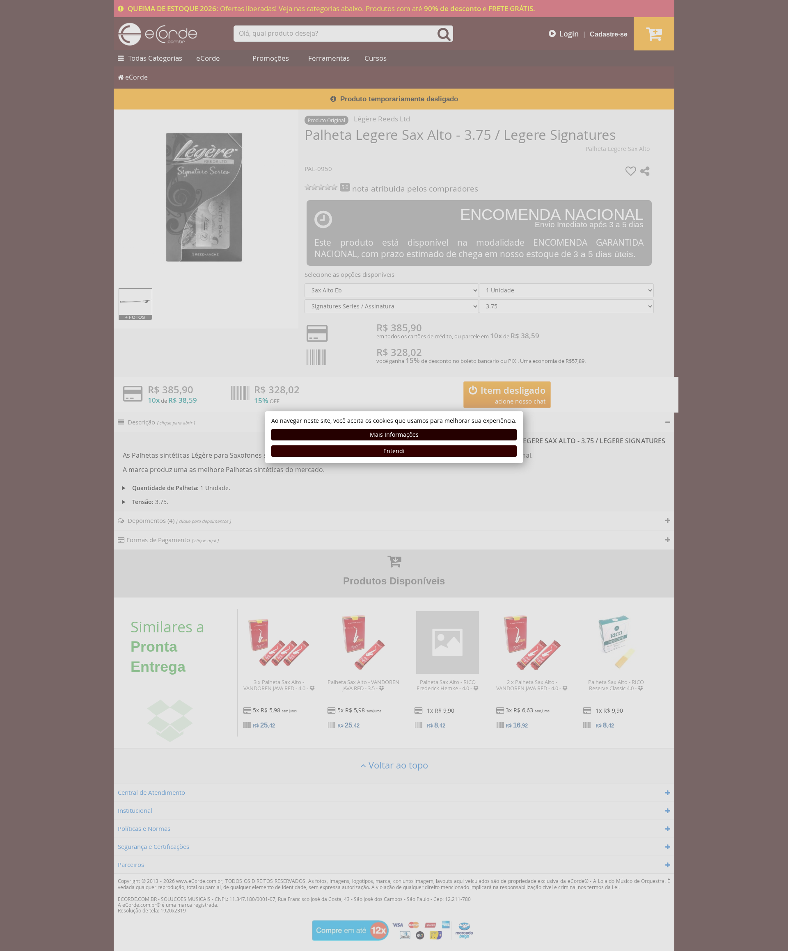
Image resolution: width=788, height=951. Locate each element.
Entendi (394, 451)
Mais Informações (394, 434)
